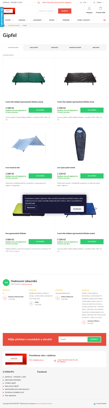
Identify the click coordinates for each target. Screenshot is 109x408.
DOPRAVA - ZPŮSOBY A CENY (12, 3)
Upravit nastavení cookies (44, 404)
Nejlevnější (34, 47)
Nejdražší (54, 47)
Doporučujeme (13, 47)
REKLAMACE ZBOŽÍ (12, 386)
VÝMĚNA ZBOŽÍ (10, 383)
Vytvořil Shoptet (101, 404)
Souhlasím (77, 209)
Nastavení (31, 207)
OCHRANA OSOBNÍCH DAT (14, 392)
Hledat (64, 11)
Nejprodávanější (75, 47)
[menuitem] (9, 20)
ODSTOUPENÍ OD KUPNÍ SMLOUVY (17, 389)
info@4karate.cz (38, 360)
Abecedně (95, 47)
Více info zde (30, 203)
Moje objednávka (10, 396)
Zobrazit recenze (27, 284)
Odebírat (94, 339)
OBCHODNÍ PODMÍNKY (13, 380)
